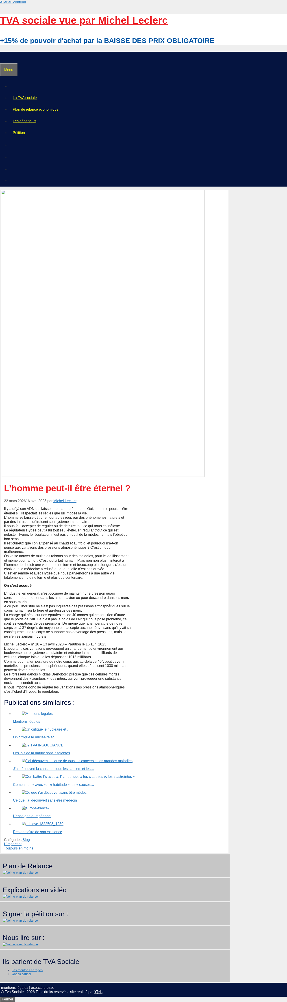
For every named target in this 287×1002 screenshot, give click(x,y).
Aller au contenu (13, 2)
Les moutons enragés (27, 970)
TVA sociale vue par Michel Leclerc (84, 20)
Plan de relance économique (36, 109)
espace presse (42, 987)
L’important (13, 844)
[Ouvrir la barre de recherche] (4, 57)
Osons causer (21, 974)
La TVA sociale (25, 98)
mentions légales (14, 987)
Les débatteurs (24, 121)
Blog (26, 840)
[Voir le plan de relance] (20, 872)
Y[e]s (98, 992)
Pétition (19, 133)
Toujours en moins (18, 848)
